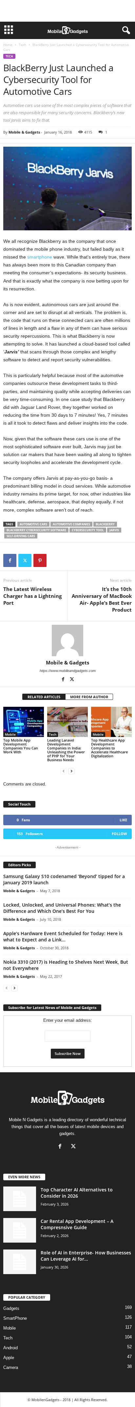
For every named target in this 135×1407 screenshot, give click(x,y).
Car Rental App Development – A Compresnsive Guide (77, 1224)
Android (10, 1347)
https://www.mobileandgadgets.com (68, 671)
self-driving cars (21, 536)
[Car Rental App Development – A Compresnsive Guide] (19, 1230)
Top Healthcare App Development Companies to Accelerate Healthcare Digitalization (109, 748)
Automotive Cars (33, 524)
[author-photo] (67, 640)
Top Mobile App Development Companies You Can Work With (20, 746)
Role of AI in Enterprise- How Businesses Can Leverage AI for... (86, 1256)
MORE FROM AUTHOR (89, 696)
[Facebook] (9, 560)
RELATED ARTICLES (44, 696)
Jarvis (114, 530)
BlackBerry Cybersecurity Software (36, 530)
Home (7, 44)
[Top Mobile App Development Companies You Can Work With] (23, 722)
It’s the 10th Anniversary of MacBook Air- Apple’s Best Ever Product (102, 599)
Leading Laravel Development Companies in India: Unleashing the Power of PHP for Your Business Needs (66, 750)
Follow (119, 833)
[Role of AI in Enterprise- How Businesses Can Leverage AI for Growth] (19, 1262)
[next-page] (71, 770)
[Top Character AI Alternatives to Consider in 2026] (19, 1198)
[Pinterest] (40, 560)
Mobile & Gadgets (24, 132)
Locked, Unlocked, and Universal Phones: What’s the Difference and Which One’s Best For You (62, 908)
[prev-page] (63, 770)
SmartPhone (15, 1318)
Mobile (10, 734)
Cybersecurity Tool (88, 530)
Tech (22, 44)
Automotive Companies (71, 524)
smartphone (39, 257)
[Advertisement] (67, 11)
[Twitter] (24, 560)
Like (123, 819)
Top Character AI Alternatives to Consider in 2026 (77, 1192)
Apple (8, 1357)
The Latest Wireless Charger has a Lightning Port (32, 596)
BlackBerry (105, 524)
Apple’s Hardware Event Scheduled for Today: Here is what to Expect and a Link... (63, 936)
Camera (10, 1367)
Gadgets (11, 1308)
